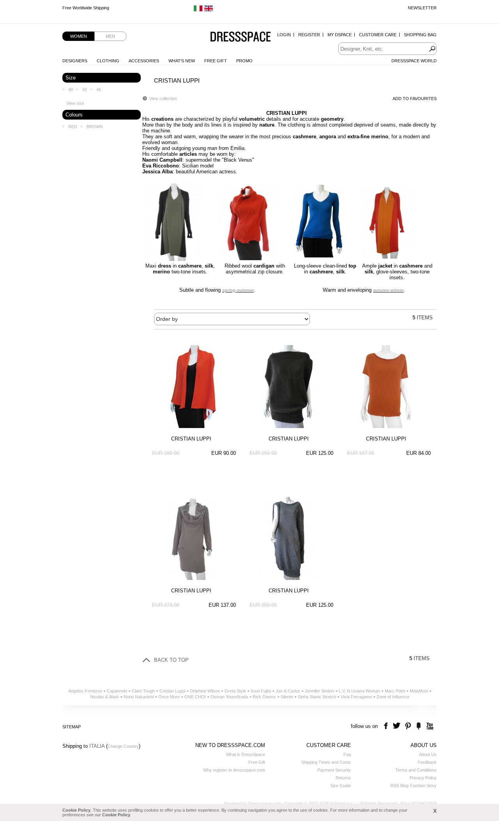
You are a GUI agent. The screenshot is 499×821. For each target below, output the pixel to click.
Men (110, 36)
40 (70, 89)
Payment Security (334, 770)
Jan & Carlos (288, 691)
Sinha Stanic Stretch (317, 696)
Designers (74, 60)
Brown (95, 126)
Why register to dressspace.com (234, 770)
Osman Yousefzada (229, 696)
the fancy (418, 726)
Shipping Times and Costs (326, 762)
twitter (397, 726)
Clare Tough (143, 691)
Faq (347, 754)
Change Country (123, 746)
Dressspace (241, 37)
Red (72, 126)
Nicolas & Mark (104, 696)
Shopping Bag (420, 34)
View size (75, 103)
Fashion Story (423, 785)
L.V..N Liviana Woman (359, 691)
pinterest (408, 726)
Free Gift (215, 60)
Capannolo (117, 691)
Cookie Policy (76, 810)
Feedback (427, 762)
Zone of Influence (393, 696)
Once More (169, 696)
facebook (387, 726)
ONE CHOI (195, 696)
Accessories (144, 60)
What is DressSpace (245, 754)
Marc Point (395, 691)
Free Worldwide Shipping (85, 7)
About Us (428, 754)
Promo (244, 60)
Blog (404, 785)
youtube (429, 726)
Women (78, 36)
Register (309, 34)
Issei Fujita (261, 691)
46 (98, 89)
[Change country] (198, 10)
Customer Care (377, 34)
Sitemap (71, 726)
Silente (287, 696)
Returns (343, 777)
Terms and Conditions (416, 770)
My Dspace (339, 34)
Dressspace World (414, 60)
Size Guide (340, 785)
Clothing (108, 60)
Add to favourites (415, 98)
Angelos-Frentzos (85, 691)
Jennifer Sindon (319, 691)
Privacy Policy (423, 777)
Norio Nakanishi (139, 696)
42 (84, 89)
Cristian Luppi (172, 691)
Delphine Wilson (205, 691)
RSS (394, 785)
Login (284, 34)
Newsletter (422, 7)
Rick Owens (264, 696)
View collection (163, 98)
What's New (181, 60)
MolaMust (419, 691)
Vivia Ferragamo (356, 696)
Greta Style (235, 691)
